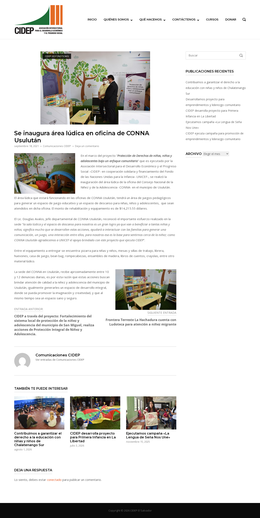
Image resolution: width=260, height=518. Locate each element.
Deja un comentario (87, 146)
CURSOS (212, 19)
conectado (54, 480)
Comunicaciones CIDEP (57, 146)
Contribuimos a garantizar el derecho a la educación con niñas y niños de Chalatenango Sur (216, 87)
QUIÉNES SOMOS (116, 19)
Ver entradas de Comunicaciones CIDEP (60, 359)
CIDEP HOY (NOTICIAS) (57, 56)
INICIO (92, 19)
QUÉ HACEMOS (150, 19)
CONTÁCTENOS (183, 19)
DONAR (230, 19)
